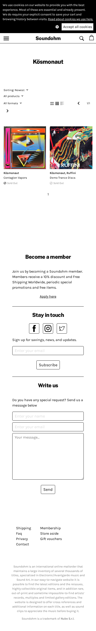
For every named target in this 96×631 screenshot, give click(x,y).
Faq (19, 533)
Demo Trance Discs (62, 177)
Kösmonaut (11, 173)
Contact (22, 544)
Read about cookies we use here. (70, 19)
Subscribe (48, 364)
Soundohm (48, 38)
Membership (50, 528)
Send (48, 489)
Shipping (23, 528)
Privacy (22, 539)
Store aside (49, 533)
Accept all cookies (77, 27)
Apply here (48, 296)
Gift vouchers (51, 539)
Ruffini (71, 173)
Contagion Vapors (15, 177)
